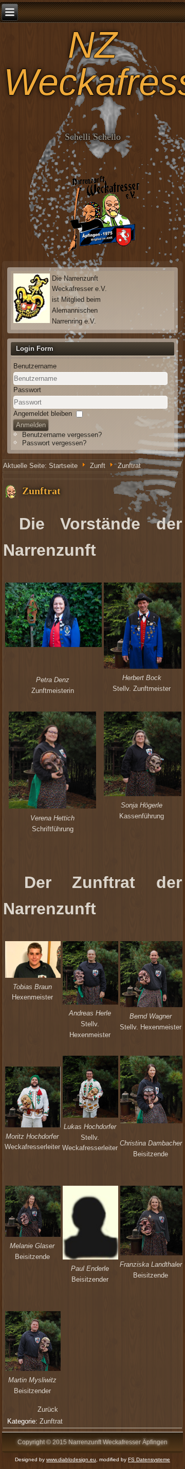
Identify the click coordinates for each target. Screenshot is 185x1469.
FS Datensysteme (149, 1459)
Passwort (27, 390)
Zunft (97, 466)
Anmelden (31, 425)
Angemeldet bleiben (42, 413)
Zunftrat (41, 490)
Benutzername (35, 366)
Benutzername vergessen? (62, 435)
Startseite (63, 466)
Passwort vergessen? (54, 443)
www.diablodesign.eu (71, 1459)
